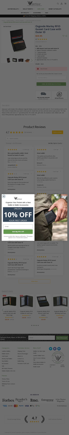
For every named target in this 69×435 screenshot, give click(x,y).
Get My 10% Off (18, 232)
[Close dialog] (3, 196)
